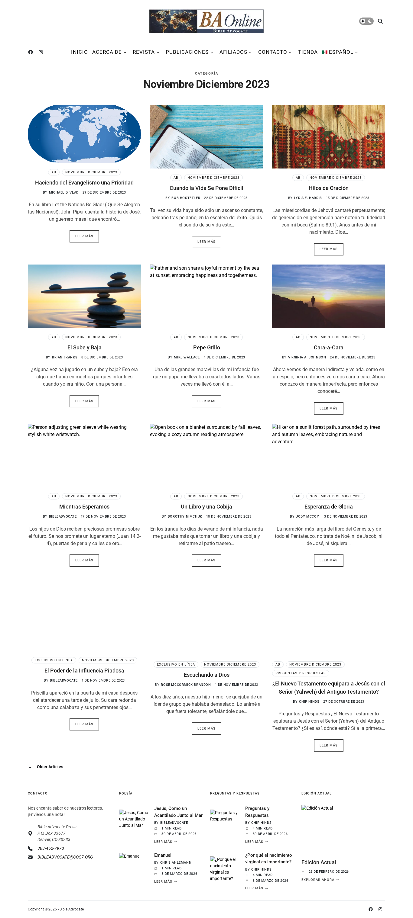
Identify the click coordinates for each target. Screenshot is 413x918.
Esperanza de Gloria (328, 506)
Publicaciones (187, 52)
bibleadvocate (63, 516)
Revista (144, 52)
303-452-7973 (50, 848)
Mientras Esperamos (84, 506)
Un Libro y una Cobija (206, 506)
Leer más (84, 236)
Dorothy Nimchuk (185, 516)
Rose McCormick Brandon (186, 685)
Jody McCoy (308, 516)
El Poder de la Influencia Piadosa (84, 670)
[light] (366, 21)
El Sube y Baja (84, 347)
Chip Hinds (309, 702)
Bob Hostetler (185, 198)
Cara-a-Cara (328, 347)
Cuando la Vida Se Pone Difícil (206, 188)
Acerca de (107, 52)
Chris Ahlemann (175, 863)
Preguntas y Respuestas (300, 673)
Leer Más (163, 841)
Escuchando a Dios (206, 675)
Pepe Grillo (206, 347)
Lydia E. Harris (308, 198)
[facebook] (32, 52)
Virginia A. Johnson (307, 357)
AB (53, 172)
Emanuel (162, 855)
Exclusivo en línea (54, 660)
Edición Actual (318, 862)
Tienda (308, 52)
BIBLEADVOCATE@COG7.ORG (65, 857)
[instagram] (42, 52)
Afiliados (233, 52)
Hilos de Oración (329, 188)
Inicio (79, 52)
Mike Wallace (187, 357)
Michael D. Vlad (64, 192)
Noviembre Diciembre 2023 (91, 172)
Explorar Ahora (317, 879)
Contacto (272, 52)
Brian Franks (64, 357)
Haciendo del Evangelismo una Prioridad (84, 182)
